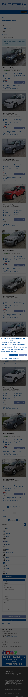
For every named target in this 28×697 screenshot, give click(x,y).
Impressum (16, 358)
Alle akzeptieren (13, 355)
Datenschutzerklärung (6, 358)
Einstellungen (23, 355)
